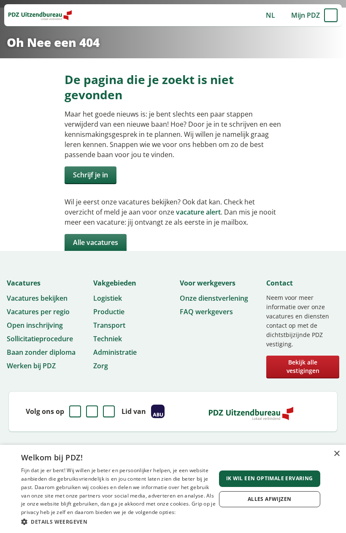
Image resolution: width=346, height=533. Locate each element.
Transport (109, 325)
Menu (331, 15)
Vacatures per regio (38, 311)
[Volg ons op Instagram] (109, 411)
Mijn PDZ (305, 15)
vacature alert (198, 212)
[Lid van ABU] (158, 411)
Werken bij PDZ (31, 365)
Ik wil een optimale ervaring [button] (269, 478)
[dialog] (173, 489)
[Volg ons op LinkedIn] (92, 411)
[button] (118, 522)
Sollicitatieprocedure (40, 338)
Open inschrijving (35, 325)
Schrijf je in (90, 174)
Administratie (115, 352)
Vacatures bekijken (37, 298)
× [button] (336, 454)
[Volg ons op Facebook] (75, 411)
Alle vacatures (95, 242)
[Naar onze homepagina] (40, 15)
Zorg (100, 365)
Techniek (107, 338)
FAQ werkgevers (206, 311)
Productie (108, 311)
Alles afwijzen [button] (270, 499)
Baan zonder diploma (41, 352)
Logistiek (107, 298)
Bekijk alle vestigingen (303, 366)
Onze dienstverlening (214, 298)
